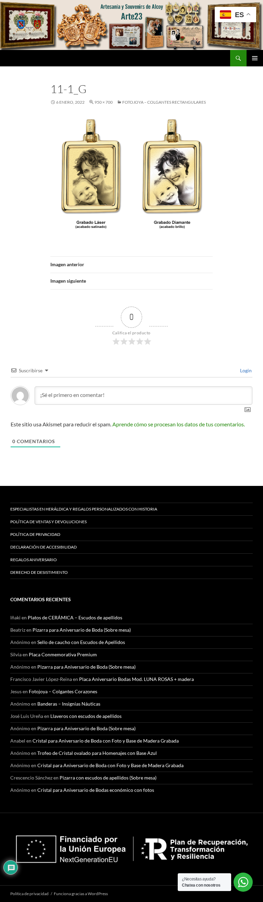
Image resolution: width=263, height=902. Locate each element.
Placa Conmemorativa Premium (63, 654)
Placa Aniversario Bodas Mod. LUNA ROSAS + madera (136, 679)
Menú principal (255, 58)
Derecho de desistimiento (39, 572)
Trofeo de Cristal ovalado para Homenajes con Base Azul (97, 753)
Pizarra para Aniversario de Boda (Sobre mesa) (82, 630)
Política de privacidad (35, 534)
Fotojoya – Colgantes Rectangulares (164, 102)
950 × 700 (104, 102)
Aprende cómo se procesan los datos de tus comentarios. (178, 424)
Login (245, 370)
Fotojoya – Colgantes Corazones (63, 691)
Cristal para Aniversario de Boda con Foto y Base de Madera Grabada (106, 741)
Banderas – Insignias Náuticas (68, 704)
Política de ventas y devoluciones (48, 521)
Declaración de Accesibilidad (43, 547)
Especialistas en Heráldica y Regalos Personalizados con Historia (83, 509)
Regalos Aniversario (33, 559)
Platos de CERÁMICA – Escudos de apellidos (75, 617)
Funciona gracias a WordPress (81, 893)
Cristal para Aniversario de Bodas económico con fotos (95, 790)
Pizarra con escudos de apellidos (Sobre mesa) (108, 778)
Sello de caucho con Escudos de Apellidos (81, 642)
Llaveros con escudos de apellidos (86, 716)
